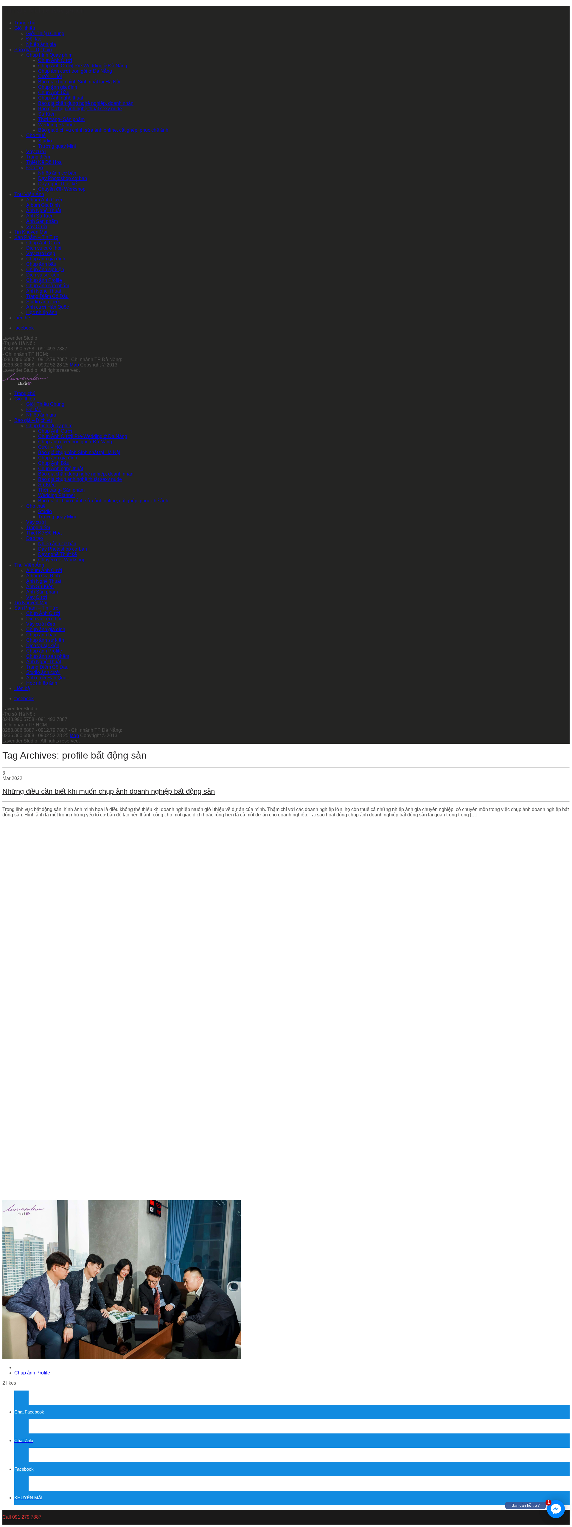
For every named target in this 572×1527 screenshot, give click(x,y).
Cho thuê (36, 135)
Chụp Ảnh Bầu (53, 92)
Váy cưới (36, 151)
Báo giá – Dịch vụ (33, 49)
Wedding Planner (56, 124)
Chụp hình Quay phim (49, 55)
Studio (45, 140)
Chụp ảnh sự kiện (45, 269)
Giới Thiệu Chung (45, 33)
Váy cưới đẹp (40, 253)
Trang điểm (38, 156)
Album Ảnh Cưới (44, 199)
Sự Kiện (47, 113)
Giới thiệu (24, 28)
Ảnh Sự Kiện (40, 215)
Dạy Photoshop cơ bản (62, 178)
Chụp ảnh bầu (41, 264)
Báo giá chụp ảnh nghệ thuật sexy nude (80, 108)
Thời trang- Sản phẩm (61, 119)
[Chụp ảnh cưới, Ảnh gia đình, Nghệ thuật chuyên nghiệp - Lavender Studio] (25, 383)
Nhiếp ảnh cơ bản (57, 172)
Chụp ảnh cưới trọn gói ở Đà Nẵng (75, 71)
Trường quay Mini (57, 146)
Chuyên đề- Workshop (62, 189)
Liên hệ (22, 317)
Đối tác (33, 38)
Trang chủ (24, 22)
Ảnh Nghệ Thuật (43, 210)
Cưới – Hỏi (50, 76)
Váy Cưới (36, 226)
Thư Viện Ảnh (29, 194)
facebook (24, 327)
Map (74, 364)
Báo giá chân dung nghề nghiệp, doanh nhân (85, 103)
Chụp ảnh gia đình (57, 87)
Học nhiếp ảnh (41, 312)
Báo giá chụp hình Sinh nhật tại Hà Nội (79, 81)
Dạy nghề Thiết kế (57, 183)
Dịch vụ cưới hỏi (43, 248)
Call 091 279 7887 (21, 1517)
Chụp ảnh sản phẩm (47, 285)
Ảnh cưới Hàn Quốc (47, 307)
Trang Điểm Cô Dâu (47, 296)
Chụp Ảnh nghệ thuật (60, 97)
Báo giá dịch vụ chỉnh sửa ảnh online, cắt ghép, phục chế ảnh (103, 130)
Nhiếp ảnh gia (41, 44)
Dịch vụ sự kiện (42, 274)
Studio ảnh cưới (43, 301)
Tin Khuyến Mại (30, 231)
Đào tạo (34, 167)
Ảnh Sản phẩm (42, 221)
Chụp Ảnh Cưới (55, 60)
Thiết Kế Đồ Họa (44, 162)
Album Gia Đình (43, 205)
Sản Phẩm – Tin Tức (36, 237)
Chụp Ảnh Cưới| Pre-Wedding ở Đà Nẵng (82, 65)
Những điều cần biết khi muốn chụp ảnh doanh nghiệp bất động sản (108, 791)
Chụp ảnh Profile (44, 280)
